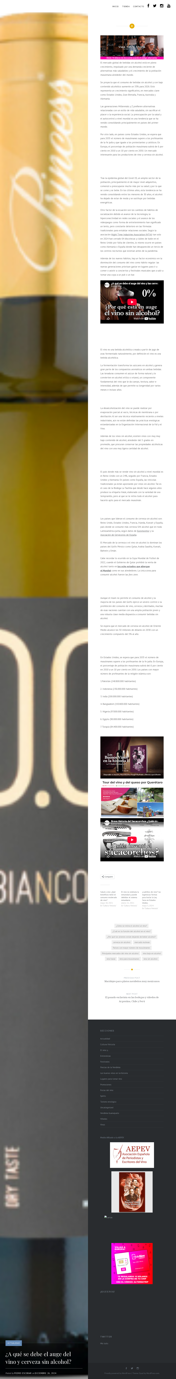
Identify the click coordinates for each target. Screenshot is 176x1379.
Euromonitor (143, 530)
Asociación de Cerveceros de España (118, 534)
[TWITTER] (155, 6)
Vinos (102, 1124)
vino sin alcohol (150, 958)
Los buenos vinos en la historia (114, 1073)
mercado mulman (142, 942)
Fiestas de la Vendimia (110, 1067)
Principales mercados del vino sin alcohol (120, 953)
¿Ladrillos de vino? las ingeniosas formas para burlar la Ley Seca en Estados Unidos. (151, 897)
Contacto (138, 6)
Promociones (105, 1084)
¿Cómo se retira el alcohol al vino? (131, 925)
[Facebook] (126, 1368)
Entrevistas (105, 1056)
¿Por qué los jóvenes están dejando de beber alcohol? (131, 936)
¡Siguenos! (107, 1291)
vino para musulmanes (129, 958)
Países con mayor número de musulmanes (131, 947)
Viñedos (103, 1118)
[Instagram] (137, 1368)
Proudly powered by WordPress (118, 1373)
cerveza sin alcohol (121, 942)
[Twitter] (132, 1368)
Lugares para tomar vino (111, 1078)
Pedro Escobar (23, 1373)
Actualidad (14, 1343)
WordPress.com (152, 1373)
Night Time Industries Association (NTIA (131, 234)
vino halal (111, 958)
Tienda (126, 6)
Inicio (115, 6)
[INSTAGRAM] (161, 6)
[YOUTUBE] (168, 6)
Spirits (103, 1096)
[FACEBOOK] (148, 6)
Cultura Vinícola (107, 1044)
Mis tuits (104, 1343)
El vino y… (104, 1050)
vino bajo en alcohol (152, 953)
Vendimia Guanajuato (109, 1113)
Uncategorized (106, 1107)
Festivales (105, 1061)
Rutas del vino (106, 1090)
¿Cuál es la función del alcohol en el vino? (131, 931)
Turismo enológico (108, 1101)
